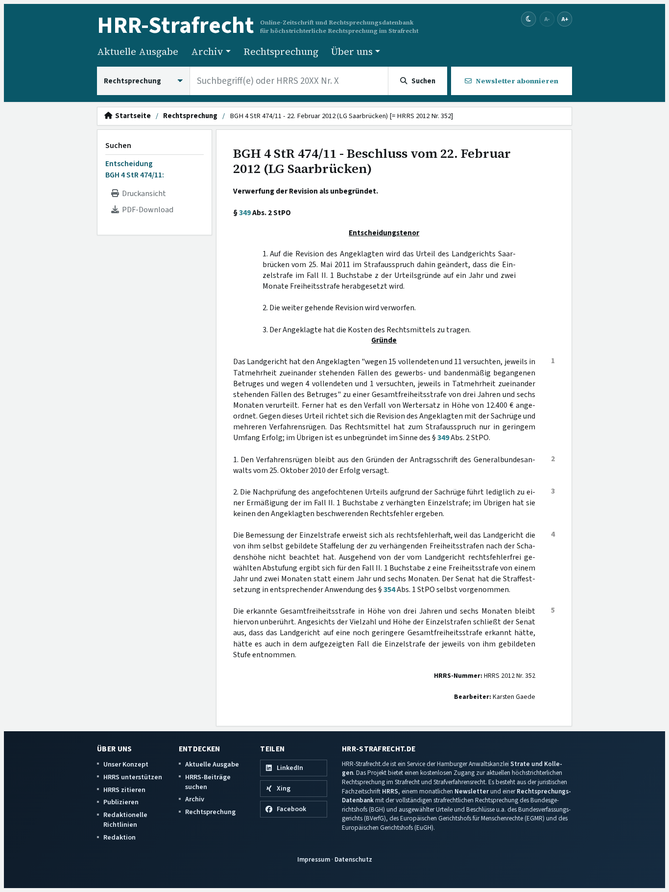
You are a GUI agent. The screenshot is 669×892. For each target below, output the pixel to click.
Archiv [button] (207, 51)
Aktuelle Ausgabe (137, 51)
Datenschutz (353, 859)
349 (245, 212)
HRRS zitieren (124, 790)
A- (547, 19)
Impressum (313, 859)
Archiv (194, 799)
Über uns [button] (352, 51)
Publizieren (121, 802)
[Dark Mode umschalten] (528, 19)
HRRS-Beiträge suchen (208, 782)
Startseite (131, 116)
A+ (564, 19)
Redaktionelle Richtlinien (125, 820)
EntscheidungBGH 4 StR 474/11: (134, 169)
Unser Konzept (125, 764)
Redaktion (119, 837)
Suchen (118, 145)
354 (389, 589)
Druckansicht (142, 193)
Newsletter (471, 791)
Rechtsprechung (280, 51)
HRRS (390, 791)
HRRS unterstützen (132, 777)
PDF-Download (146, 209)
